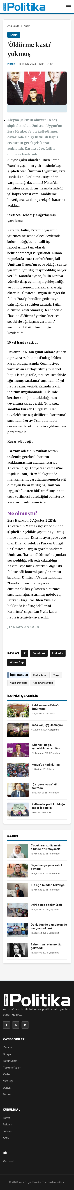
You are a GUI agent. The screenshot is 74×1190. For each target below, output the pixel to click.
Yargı (56, 675)
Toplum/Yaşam (12, 1067)
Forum (7, 1094)
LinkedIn (57, 653)
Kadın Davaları (18, 682)
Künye (6, 1118)
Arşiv (6, 1138)
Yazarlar (8, 1047)
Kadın (27, 25)
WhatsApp (17, 662)
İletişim (7, 1131)
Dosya (7, 1054)
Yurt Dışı (8, 1081)
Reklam (7, 1124)
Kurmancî (8, 1161)
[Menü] (68, 6)
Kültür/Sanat (10, 1060)
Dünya (7, 1087)
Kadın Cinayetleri (43, 682)
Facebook (39, 653)
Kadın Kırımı (40, 675)
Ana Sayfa (13, 25)
